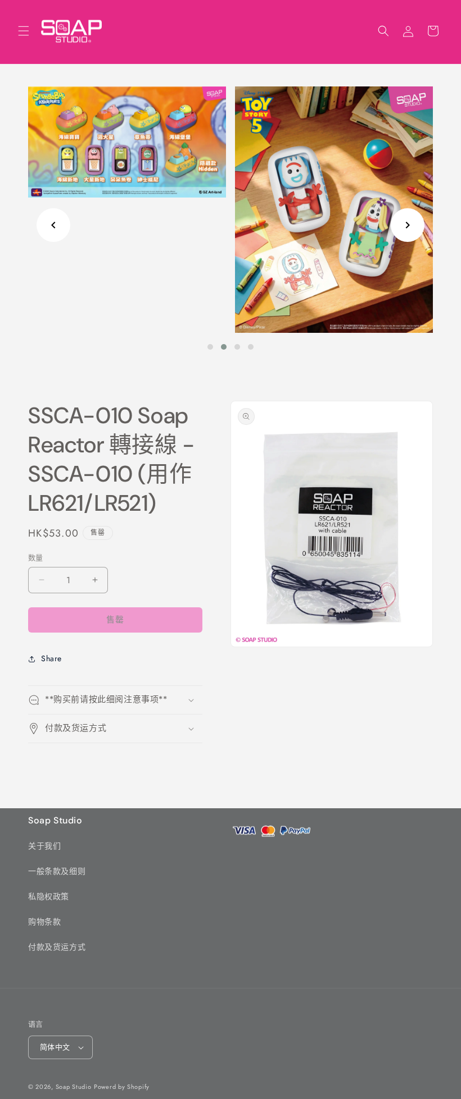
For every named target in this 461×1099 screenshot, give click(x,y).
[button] (23, 31)
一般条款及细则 (56, 871)
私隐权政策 (48, 896)
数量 (35, 557)
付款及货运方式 (56, 947)
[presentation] (53, 225)
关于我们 (44, 845)
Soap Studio (74, 1086)
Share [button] (51, 658)
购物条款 (44, 921)
